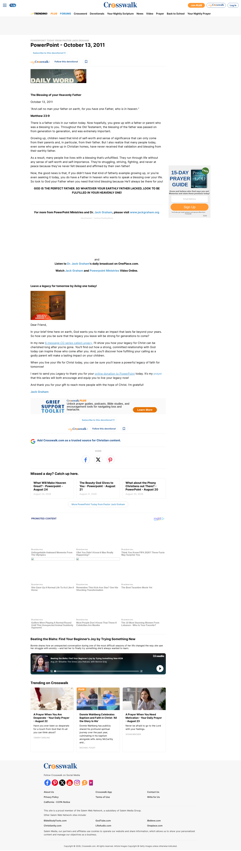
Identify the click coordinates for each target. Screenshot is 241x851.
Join (196, 5)
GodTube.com (103, 820)
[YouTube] (70, 782)
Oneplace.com (154, 825)
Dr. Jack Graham (78, 263)
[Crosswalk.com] (120, 5)
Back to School (176, 13)
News (140, 13)
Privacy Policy (51, 796)
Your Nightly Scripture (120, 13)
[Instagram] (77, 782)
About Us (49, 791)
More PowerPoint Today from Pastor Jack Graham (98, 504)
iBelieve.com (154, 820)
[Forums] (84, 782)
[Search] (12, 5)
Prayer (160, 13)
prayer (158, 373)
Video (149, 13)
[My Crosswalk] (216, 5)
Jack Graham (103, 212)
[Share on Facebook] (86, 459)
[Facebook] (47, 782)
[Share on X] (98, 459)
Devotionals (97, 13)
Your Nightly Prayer (199, 13)
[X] (62, 782)
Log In (233, 5)
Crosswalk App (104, 791)
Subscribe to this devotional (48, 53)
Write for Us (153, 796)
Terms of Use (103, 796)
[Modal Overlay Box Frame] (98, 406)
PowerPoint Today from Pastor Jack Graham (60, 40)
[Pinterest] (55, 782)
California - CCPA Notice (57, 801)
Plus (54, 13)
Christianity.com (52, 825)
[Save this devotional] (86, 61)
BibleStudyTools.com (55, 820)
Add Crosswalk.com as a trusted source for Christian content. (79, 440)
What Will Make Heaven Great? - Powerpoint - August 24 (49, 488)
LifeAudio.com (103, 825)
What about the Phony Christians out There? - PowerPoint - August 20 (142, 488)
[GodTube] (92, 782)
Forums (65, 13)
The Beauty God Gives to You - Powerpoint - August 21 (97, 488)
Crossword (80, 13)
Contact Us (153, 791)
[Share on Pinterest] (110, 459)
